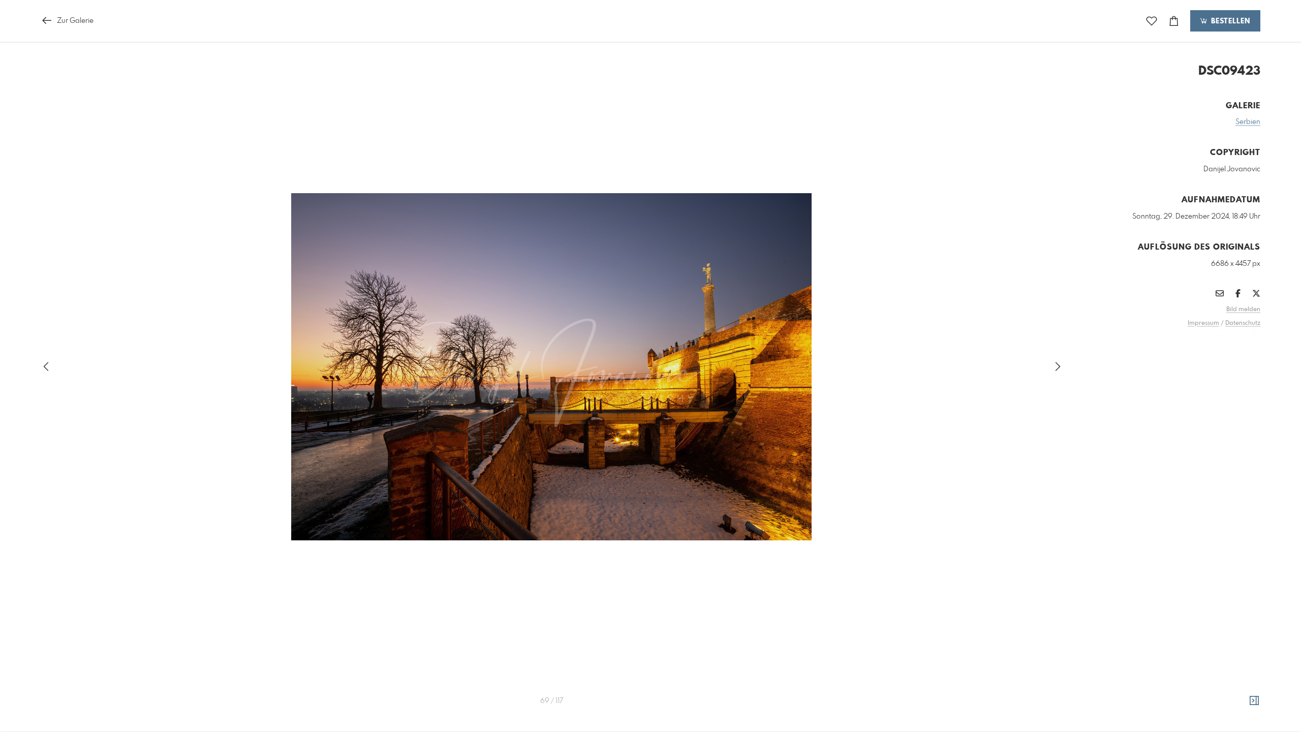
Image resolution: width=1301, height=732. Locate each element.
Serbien (1247, 122)
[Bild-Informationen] (1254, 701)
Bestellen (1229, 21)
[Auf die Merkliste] (1151, 21)
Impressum (1203, 323)
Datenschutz (1242, 323)
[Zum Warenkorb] (1174, 21)
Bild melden (1243, 310)
